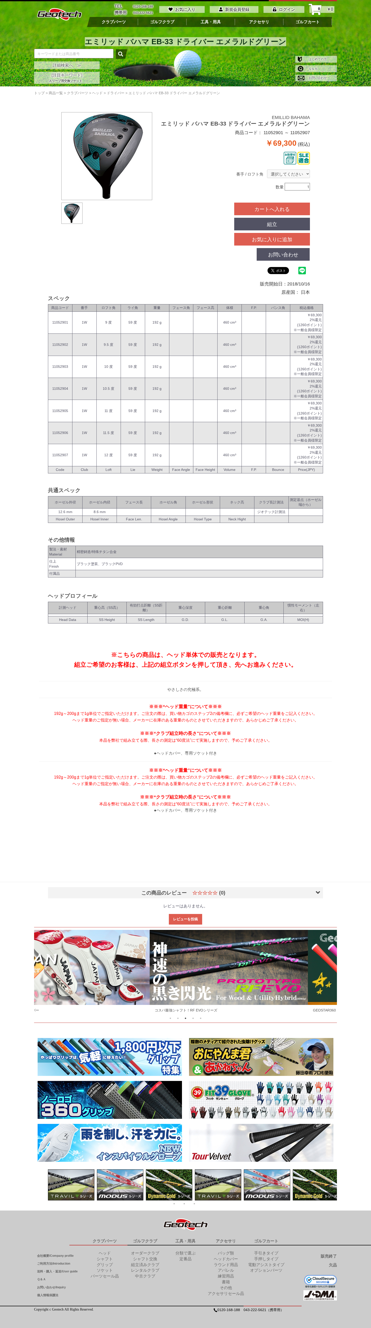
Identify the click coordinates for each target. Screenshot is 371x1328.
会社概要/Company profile (55, 1256)
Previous (47, 972)
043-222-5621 (143, 12)
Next (324, 972)
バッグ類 (226, 1253)
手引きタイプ (266, 1253)
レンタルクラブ (145, 1270)
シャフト (105, 1259)
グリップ (105, 1265)
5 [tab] (200, 1018)
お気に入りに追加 (272, 239)
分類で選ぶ (185, 1253)
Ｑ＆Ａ (312, 68)
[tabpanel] (186, 972)
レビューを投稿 (185, 919)
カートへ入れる (272, 208)
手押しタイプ (266, 1259)
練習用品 (226, 1276)
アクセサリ (259, 22)
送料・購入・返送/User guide (57, 1271)
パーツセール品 (105, 1276)
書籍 (226, 1282)
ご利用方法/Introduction (53, 1263)
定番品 (185, 1259)
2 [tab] (177, 1018)
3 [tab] (185, 1018)
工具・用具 (211, 22)
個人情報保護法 (47, 1295)
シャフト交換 (145, 1259)
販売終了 (329, 1256)
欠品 (333, 1265)
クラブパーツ (114, 22)
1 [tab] (170, 1018)
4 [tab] (193, 1018)
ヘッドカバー (226, 1259)
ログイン (287, 9)
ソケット (105, 1270)
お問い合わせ (317, 78)
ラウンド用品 (226, 1265)
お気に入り (185, 9)
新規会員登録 (237, 9)
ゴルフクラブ (162, 22)
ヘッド (105, 1253)
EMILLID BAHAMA (291, 117)
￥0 (325, 9)
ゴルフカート (308, 22)
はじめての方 (317, 59)
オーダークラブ (145, 1253)
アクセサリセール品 (226, 1293)
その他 (226, 1288)
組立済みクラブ (145, 1265)
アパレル (226, 1270)
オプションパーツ (266, 1270)
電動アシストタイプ (266, 1265)
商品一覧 (56, 93)
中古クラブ (145, 1276)
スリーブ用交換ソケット (65, 81)
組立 (272, 224)
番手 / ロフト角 (249, 174)
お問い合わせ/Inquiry (51, 1287)
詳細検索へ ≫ (67, 65)
